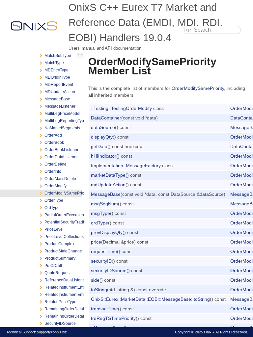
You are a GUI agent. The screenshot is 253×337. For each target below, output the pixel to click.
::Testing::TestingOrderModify (121, 108)
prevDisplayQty (107, 232)
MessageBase (106, 194)
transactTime (104, 308)
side (95, 280)
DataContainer (106, 117)
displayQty (102, 137)
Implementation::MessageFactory (126, 165)
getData (99, 146)
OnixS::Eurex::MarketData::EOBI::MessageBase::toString (150, 299)
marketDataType (108, 175)
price (96, 242)
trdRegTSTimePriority (113, 318)
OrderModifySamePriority (198, 88)
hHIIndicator (103, 156)
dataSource (103, 127)
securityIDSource (108, 270)
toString (99, 289)
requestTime (104, 251)
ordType (99, 222)
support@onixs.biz (52, 332)
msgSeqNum (104, 203)
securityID (101, 261)
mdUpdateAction (108, 184)
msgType (100, 213)
